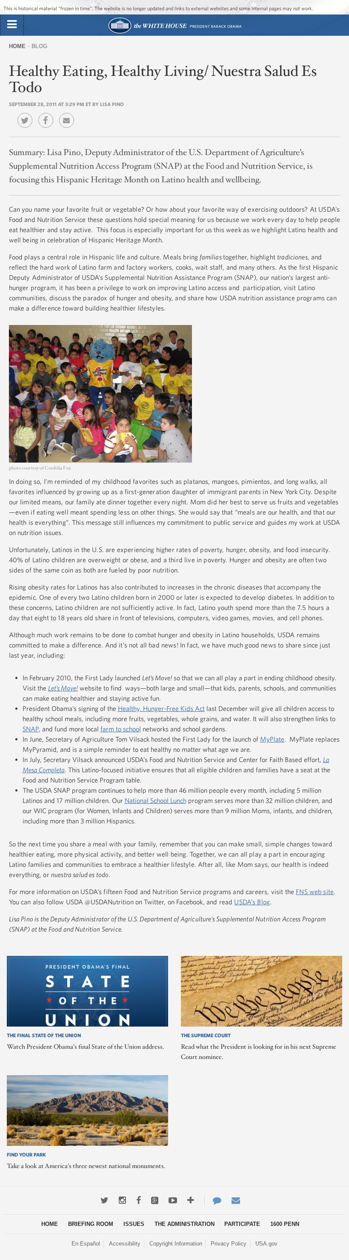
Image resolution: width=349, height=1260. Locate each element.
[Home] (175, 32)
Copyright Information (175, 1243)
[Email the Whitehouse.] (236, 1200)
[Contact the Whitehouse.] (212, 1200)
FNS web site (315, 891)
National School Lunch (155, 800)
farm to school (120, 729)
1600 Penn (284, 1224)
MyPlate (272, 739)
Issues (133, 1224)
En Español (86, 1243)
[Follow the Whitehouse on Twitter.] (104, 1200)
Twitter (27, 114)
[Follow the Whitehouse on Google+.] (154, 1200)
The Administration (184, 1224)
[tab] (12, 25)
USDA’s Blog (252, 902)
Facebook (47, 114)
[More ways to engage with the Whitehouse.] (190, 1200)
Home (17, 46)
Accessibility (124, 1243)
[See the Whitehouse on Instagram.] (122, 1200)
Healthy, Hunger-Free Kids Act (161, 708)
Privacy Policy (228, 1243)
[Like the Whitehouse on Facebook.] (138, 1200)
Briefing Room (90, 1224)
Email (68, 114)
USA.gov (266, 1243)
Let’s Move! (63, 688)
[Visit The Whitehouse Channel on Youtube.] (173, 1200)
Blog (39, 46)
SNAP (31, 729)
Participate (242, 1224)
